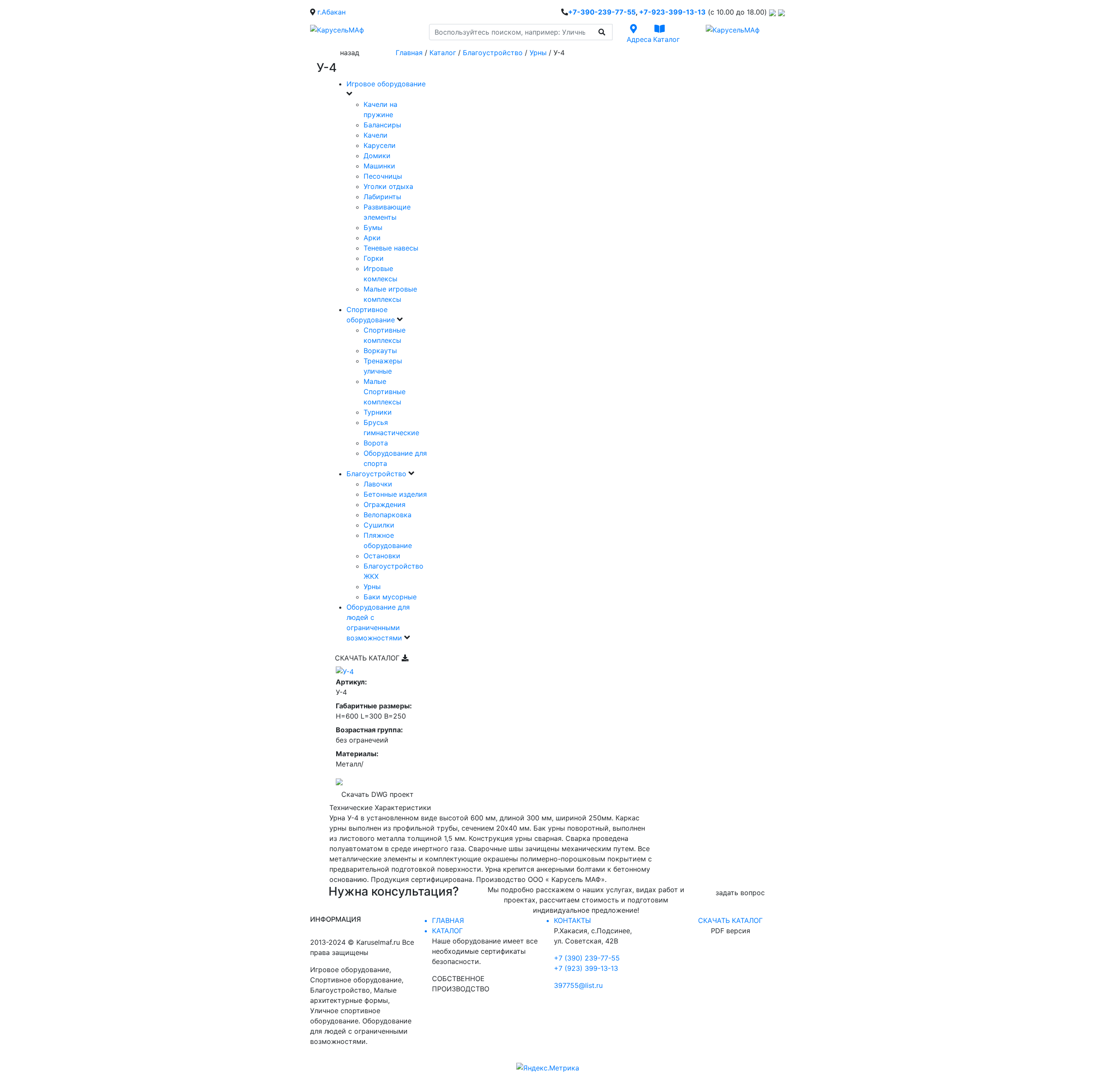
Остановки (382, 555)
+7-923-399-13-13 (672, 12)
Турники (378, 412)
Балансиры (382, 125)
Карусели (380, 145)
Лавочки (378, 484)
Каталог (442, 52)
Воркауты (380, 350)
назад (349, 52)
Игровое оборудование (386, 84)
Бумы (373, 227)
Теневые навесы (391, 248)
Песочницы (383, 176)
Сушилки (379, 525)
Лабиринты (382, 196)
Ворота (376, 443)
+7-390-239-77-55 (602, 12)
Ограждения (384, 504)
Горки (374, 258)
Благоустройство (493, 52)
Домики (377, 155)
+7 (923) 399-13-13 (586, 968)
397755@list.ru (578, 985)
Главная (409, 52)
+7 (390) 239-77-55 (587, 958)
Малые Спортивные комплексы (384, 391)
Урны (538, 52)
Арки (372, 237)
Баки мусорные (390, 597)
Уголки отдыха (388, 186)
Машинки (379, 166)
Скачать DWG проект (377, 794)
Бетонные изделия (395, 494)
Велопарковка (387, 514)
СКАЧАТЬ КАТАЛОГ (368, 658)
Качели (376, 135)
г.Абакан (331, 12)
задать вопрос (740, 892)
